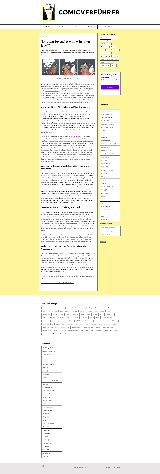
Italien (60, 334)
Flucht (66, 334)
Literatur (63, 330)
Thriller (103, 59)
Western (64, 321)
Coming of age (105, 65)
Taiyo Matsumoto (76, 327)
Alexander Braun (105, 321)
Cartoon (114, 324)
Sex (52, 324)
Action (102, 50)
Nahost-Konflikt (65, 327)
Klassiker (103, 62)
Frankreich (115, 56)
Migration (114, 321)
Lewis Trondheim (84, 324)
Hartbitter (69, 324)
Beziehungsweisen (73, 330)
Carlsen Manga (52, 334)
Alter (96, 321)
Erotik (67, 314)
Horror (61, 314)
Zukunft (88, 314)
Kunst (44, 334)
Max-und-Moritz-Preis (108, 327)
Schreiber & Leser (105, 44)
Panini (82, 314)
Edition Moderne (105, 56)
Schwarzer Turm (47, 330)
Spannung (61, 317)
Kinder (95, 314)
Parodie (71, 321)
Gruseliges (75, 314)
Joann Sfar (69, 317)
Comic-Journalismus (104, 324)
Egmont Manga (60, 324)
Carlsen (113, 47)
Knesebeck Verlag (53, 327)
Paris (76, 324)
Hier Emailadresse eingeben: (108, 79)
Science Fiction (110, 314)
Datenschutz (117, 467)
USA (116, 59)
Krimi (117, 50)
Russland (56, 330)
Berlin (44, 327)
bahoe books (108, 330)
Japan (101, 314)
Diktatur (94, 324)
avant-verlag (112, 37)
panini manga (55, 321)
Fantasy (114, 65)
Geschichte (110, 50)
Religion (98, 327)
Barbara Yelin (89, 330)
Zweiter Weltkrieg (107, 317)
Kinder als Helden (105, 53)
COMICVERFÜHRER (89, 12)
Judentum (84, 317)
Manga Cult (46, 324)
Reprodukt (104, 37)
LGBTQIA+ (79, 321)
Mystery (92, 317)
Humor (103, 40)
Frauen (76, 317)
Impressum (109, 467)
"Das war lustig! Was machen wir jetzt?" (65, 43)
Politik (97, 317)
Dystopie (45, 317)
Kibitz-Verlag (99, 330)
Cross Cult (110, 59)
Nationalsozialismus (88, 327)
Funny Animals (88, 321)
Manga (110, 62)
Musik (116, 330)
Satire (108, 40)
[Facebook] (43, 466)
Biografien (52, 317)
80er (82, 330)
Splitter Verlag (104, 47)
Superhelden (46, 321)
